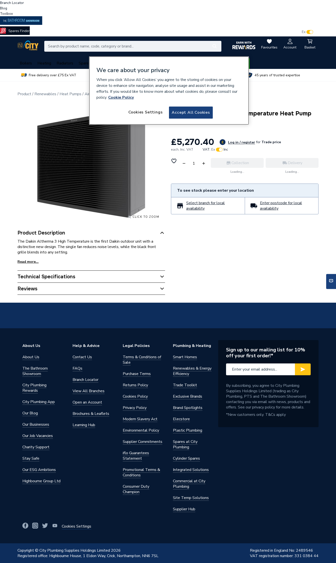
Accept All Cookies (191, 112)
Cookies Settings (145, 112)
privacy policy (263, 407)
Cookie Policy (121, 97)
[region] (169, 90)
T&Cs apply (275, 414)
